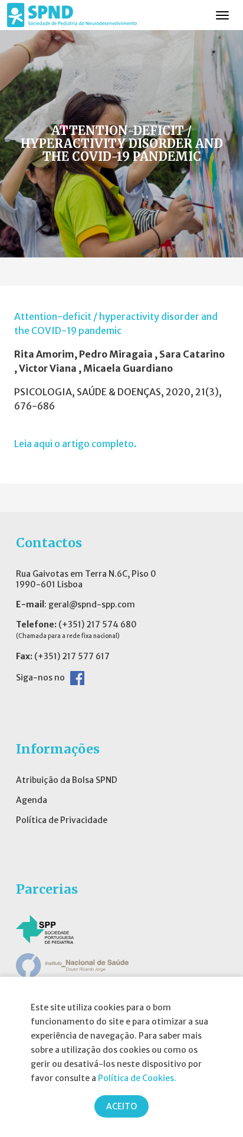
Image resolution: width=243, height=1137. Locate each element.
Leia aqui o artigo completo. (75, 443)
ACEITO (121, 1106)
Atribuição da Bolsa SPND (66, 780)
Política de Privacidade (61, 820)
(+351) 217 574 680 (97, 624)
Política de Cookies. (137, 1078)
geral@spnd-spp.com (91, 604)
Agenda (31, 800)
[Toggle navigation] (222, 15)
